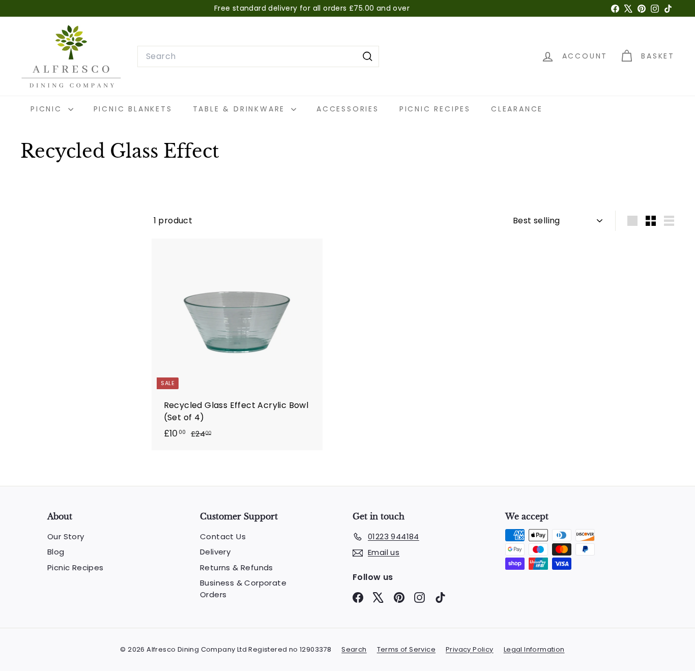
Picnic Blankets (133, 109)
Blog (56, 551)
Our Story (65, 536)
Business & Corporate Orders (243, 588)
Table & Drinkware (240, 109)
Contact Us (223, 536)
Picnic (48, 109)
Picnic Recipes (435, 109)
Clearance (517, 109)
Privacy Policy (470, 649)
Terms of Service (406, 649)
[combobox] (258, 56)
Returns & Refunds (236, 567)
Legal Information (534, 649)
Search (353, 649)
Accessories (347, 109)
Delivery (215, 551)
